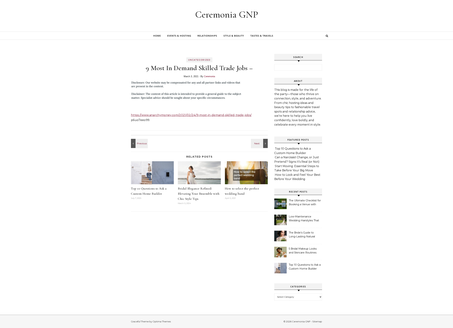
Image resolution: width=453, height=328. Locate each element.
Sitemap (317, 321)
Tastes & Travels (261, 35)
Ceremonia (209, 76)
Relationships (207, 35)
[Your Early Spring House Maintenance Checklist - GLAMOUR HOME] (260, 143)
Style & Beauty (233, 35)
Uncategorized (199, 60)
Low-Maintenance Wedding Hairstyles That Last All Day (304, 219)
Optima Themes (162, 321)
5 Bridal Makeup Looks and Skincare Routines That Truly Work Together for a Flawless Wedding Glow (304, 251)
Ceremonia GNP (226, 14)
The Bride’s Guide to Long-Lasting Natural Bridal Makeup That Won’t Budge (305, 235)
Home (157, 35)
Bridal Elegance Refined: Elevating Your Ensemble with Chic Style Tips (198, 194)
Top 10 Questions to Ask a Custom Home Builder (305, 266)
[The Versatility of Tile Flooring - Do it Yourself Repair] (139, 143)
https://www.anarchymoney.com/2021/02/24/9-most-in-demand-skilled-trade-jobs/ (191, 115)
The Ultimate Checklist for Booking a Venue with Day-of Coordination (305, 203)
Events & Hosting (179, 35)
